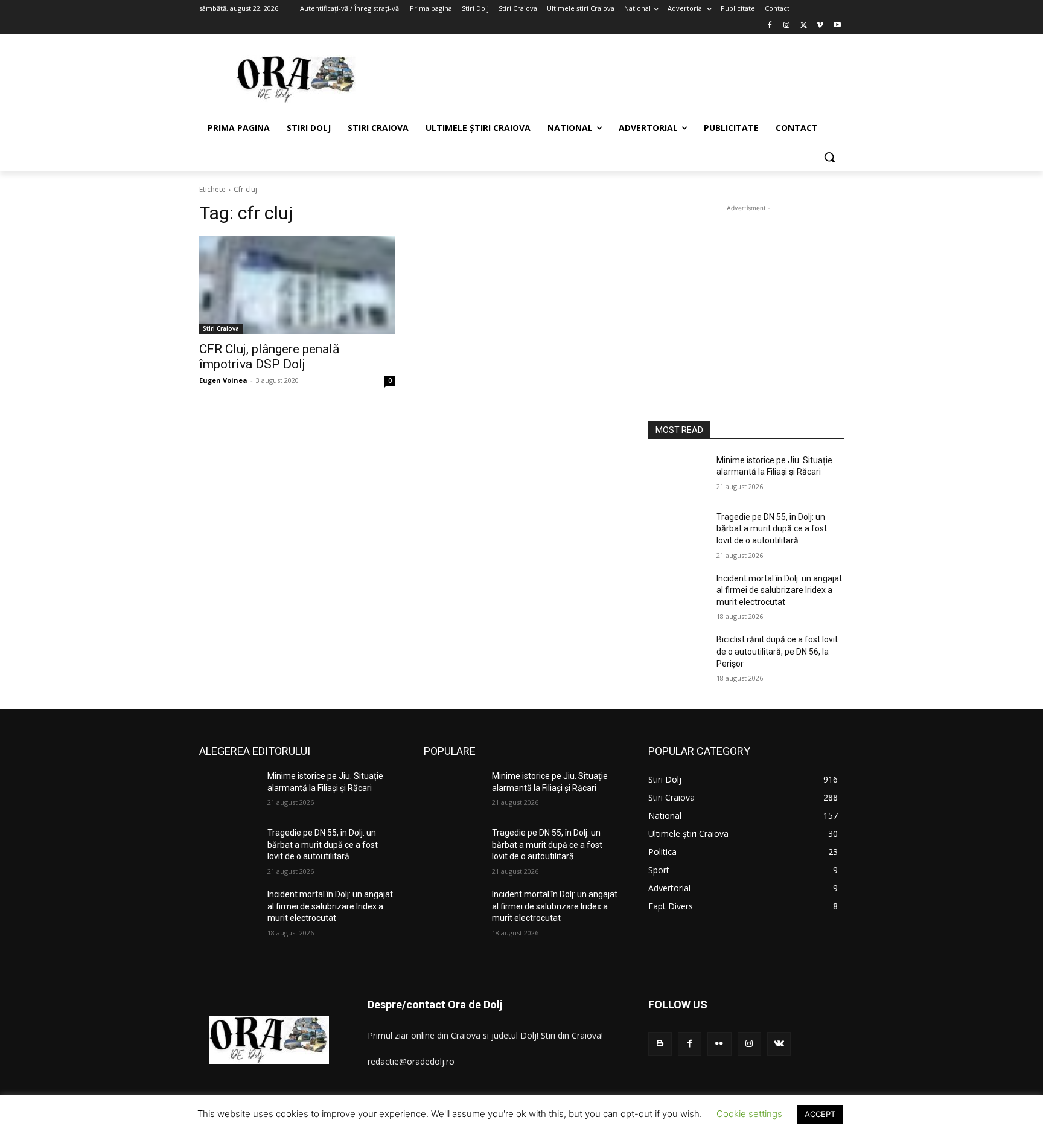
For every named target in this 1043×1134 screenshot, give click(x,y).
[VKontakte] (779, 1044)
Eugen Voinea (223, 380)
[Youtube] (837, 26)
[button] (829, 157)
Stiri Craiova (221, 328)
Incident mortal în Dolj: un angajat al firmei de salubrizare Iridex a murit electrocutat (779, 590)
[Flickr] (719, 1044)
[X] (804, 26)
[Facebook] (770, 26)
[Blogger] (660, 1044)
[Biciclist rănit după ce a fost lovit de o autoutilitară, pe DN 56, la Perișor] (677, 654)
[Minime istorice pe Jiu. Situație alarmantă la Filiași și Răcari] (677, 475)
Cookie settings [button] (749, 1114)
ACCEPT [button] (820, 1114)
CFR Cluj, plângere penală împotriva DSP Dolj (269, 356)
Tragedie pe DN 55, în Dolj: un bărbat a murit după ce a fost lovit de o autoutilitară (771, 528)
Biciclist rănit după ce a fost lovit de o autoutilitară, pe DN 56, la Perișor (777, 651)
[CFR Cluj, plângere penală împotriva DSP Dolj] (297, 285)
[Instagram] (787, 26)
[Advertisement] (612, 78)
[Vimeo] (820, 26)
